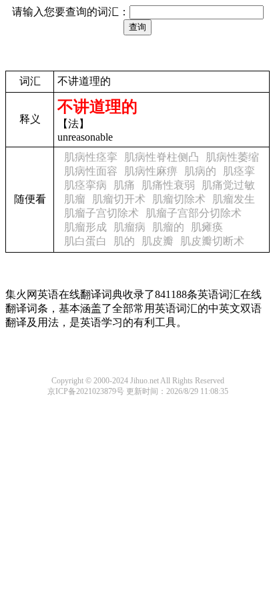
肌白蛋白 (85, 241)
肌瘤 (74, 199)
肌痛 (124, 185)
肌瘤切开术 (119, 199)
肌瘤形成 (85, 227)
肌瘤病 (129, 227)
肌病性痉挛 (90, 157)
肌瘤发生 (233, 199)
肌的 (124, 241)
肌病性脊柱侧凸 (161, 157)
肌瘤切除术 (179, 199)
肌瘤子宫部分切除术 (194, 213)
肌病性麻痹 (151, 171)
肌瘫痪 (207, 227)
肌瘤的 (168, 227)
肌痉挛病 (85, 185)
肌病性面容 (90, 171)
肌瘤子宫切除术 (101, 213)
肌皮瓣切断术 (212, 241)
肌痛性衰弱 (168, 185)
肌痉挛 (239, 171)
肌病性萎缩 (232, 157)
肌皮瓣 (158, 241)
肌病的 (200, 171)
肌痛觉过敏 (228, 185)
